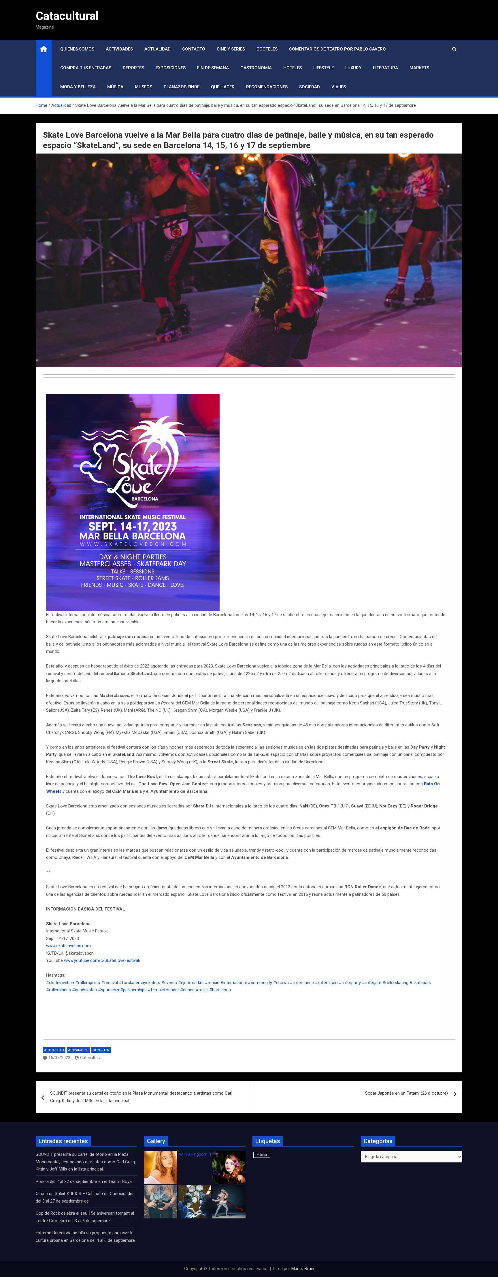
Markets (419, 67)
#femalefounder (163, 989)
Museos (143, 86)
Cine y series (231, 49)
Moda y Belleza (78, 86)
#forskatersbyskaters (139, 982)
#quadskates (84, 989)
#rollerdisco (326, 982)
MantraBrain (302, 1268)
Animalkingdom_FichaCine (203, 1154)
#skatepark (420, 982)
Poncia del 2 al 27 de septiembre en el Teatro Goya (84, 1181)
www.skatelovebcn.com (68, 945)
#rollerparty (350, 982)
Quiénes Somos (77, 49)
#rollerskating (395, 982)
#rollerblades (58, 989)
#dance (187, 989)
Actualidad (157, 49)
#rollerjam (371, 982)
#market (196, 982)
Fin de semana (213, 67)
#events (169, 982)
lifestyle (323, 67)
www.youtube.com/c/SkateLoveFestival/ (102, 960)
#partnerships (133, 989)
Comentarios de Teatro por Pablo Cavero (337, 49)
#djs (182, 982)
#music (212, 982)
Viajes (338, 86)
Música (115, 86)
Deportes (133, 67)
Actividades (119, 49)
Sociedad (309, 86)
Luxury (353, 67)
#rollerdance (302, 982)
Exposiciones (171, 67)
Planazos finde (181, 86)
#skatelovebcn (60, 982)
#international (233, 982)
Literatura (385, 67)
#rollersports (87, 982)
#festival (109, 982)
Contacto (193, 49)
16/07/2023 (59, 1057)
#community (260, 982)
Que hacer (223, 86)
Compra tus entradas (85, 67)
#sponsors (108, 989)
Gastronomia (256, 67)
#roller (202, 989)
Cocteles (267, 49)
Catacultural (67, 16)
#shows (281, 982)
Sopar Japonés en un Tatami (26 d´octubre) (406, 1093)
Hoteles (292, 67)
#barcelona (220, 989)
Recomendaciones (267, 86)
